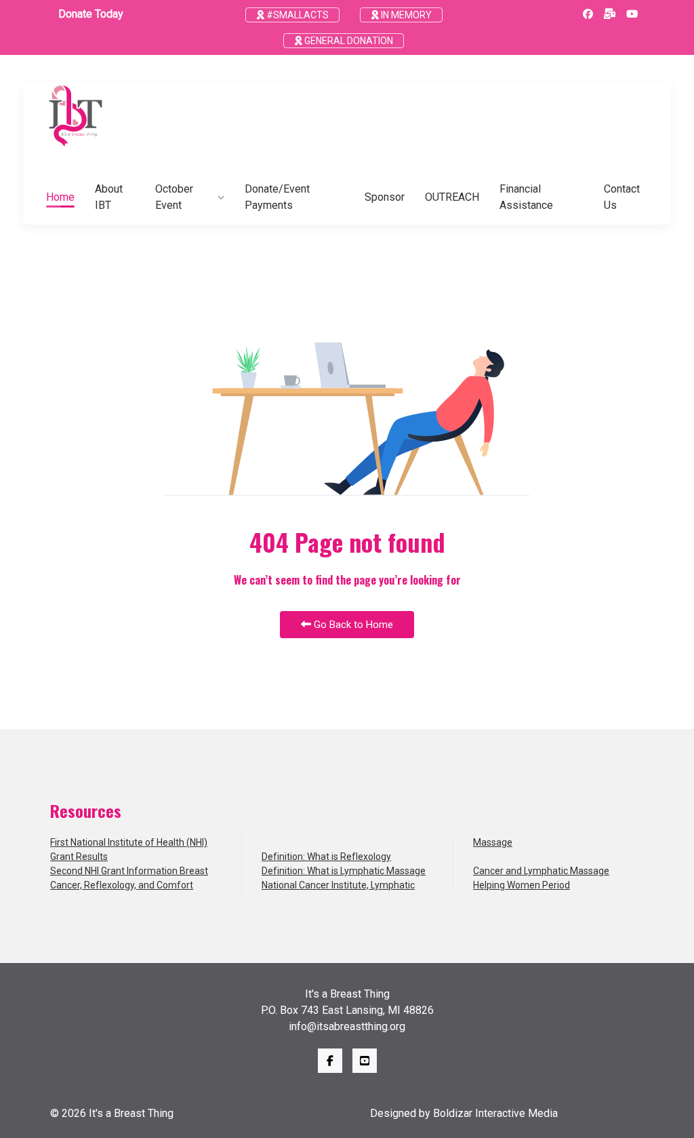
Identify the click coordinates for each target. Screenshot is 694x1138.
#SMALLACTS (296, 14)
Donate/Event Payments (277, 197)
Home (60, 197)
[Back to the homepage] (75, 116)
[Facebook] (588, 14)
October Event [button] (174, 197)
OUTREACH (452, 197)
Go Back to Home (352, 625)
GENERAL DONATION (347, 40)
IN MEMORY (405, 14)
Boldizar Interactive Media (495, 1113)
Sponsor (385, 197)
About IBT (109, 197)
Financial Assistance (526, 197)
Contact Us (622, 197)
